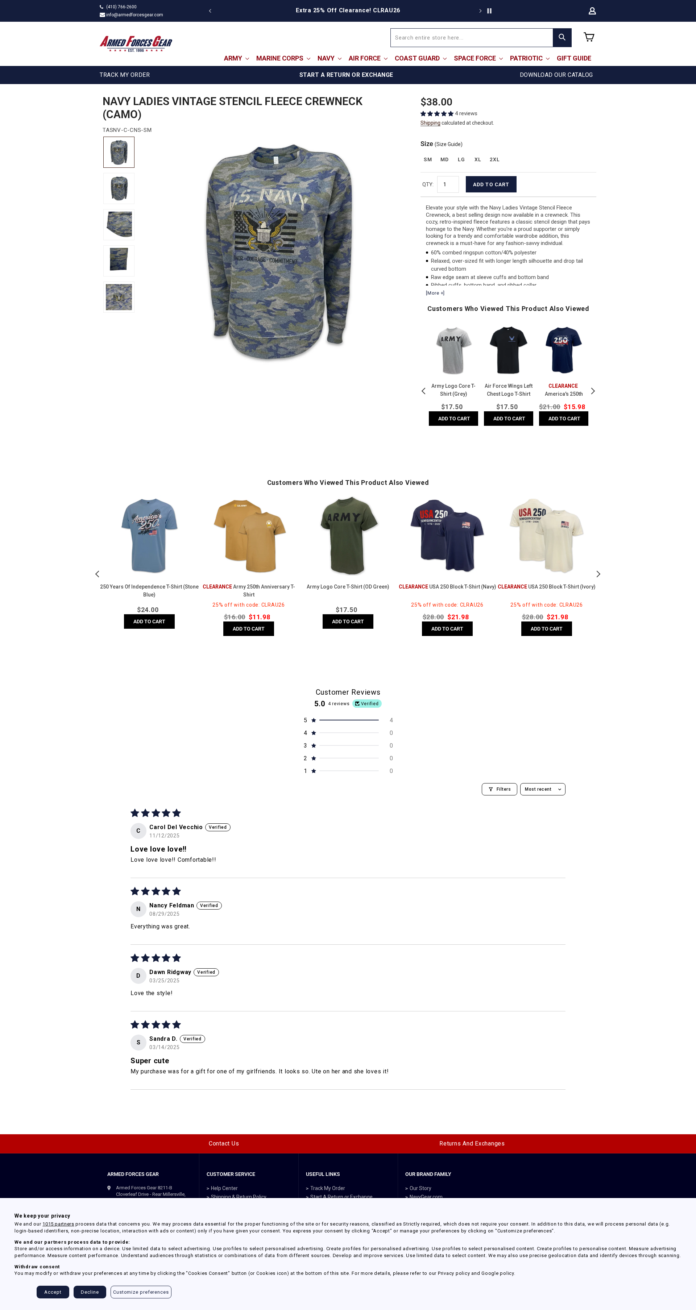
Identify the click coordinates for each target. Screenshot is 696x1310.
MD (444, 159)
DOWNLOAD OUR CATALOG (556, 74)
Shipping (430, 123)
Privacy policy (454, 1273)
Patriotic (527, 58)
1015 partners (58, 1224)
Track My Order (327, 1188)
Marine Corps (280, 58)
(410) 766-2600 (121, 6)
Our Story (420, 1188)
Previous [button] (424, 391)
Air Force (365, 58)
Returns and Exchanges (472, 1143)
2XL (495, 159)
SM (428, 159)
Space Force (475, 58)
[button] (437, 113)
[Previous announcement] (210, 11)
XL (478, 159)
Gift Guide (574, 58)
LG (461, 159)
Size (441, 143)
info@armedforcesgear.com (134, 14)
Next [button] (592, 391)
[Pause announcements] (489, 10)
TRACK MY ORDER (125, 74)
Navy (327, 58)
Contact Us (224, 1143)
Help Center (224, 1188)
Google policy (497, 1273)
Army (234, 58)
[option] (348, 10)
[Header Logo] (136, 44)
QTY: (428, 184)
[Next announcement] (480, 11)
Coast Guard (418, 58)
